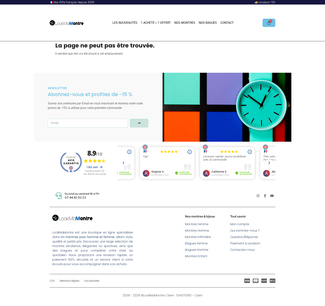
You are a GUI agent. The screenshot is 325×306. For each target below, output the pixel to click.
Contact (227, 22)
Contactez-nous (242, 250)
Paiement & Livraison (245, 243)
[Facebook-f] (265, 195)
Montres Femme (196, 224)
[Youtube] (272, 195)
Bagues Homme (196, 250)
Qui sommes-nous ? (245, 230)
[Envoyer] (139, 123)
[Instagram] (258, 195)
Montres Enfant (196, 256)
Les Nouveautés (124, 22)
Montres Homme (197, 230)
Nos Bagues (208, 22)
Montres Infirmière (198, 237)
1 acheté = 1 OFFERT (156, 22)
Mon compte (239, 224)
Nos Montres (184, 22)
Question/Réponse (244, 237)
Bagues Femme (196, 243)
